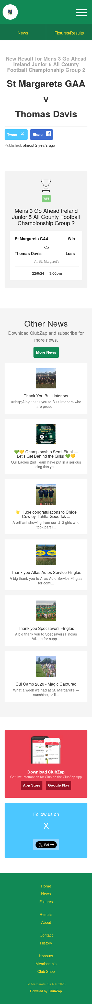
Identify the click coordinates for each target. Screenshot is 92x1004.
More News (46, 352)
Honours (46, 956)
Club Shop (46, 971)
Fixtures (46, 901)
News (23, 33)
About (46, 922)
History (46, 943)
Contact (46, 935)
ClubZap (55, 991)
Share (38, 134)
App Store (31, 785)
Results (46, 914)
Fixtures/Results (69, 33)
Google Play (58, 785)
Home (46, 886)
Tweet (12, 134)
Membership (46, 964)
